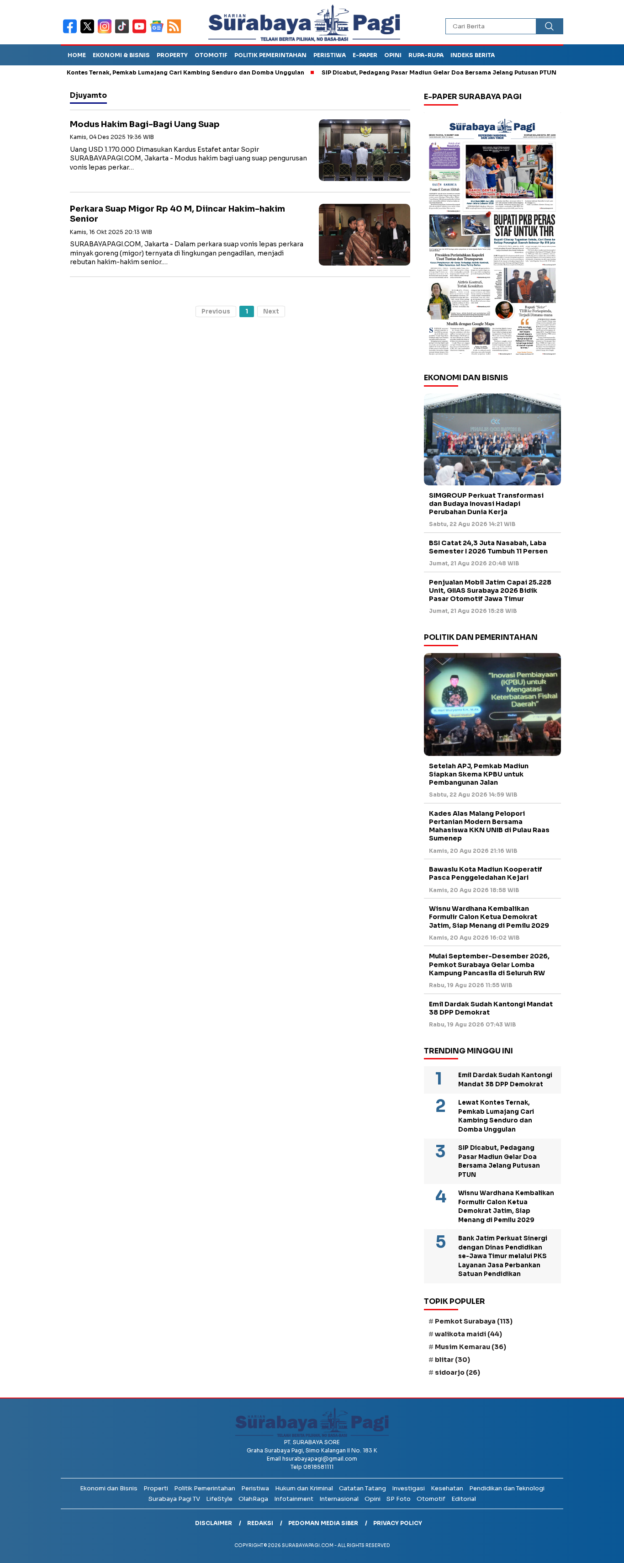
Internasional (339, 1499)
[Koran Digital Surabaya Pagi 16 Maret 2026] (492, 236)
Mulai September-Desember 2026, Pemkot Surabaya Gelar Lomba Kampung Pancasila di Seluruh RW (489, 964)
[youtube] (141, 32)
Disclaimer (213, 1523)
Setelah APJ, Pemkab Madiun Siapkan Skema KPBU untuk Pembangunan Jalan (479, 774)
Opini (393, 55)
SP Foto (398, 1499)
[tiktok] (123, 32)
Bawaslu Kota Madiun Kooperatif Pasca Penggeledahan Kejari (485, 873)
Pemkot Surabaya (474, 1321)
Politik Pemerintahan (270, 55)
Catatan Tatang (362, 1488)
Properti (155, 1488)
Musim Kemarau (470, 1347)
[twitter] (89, 32)
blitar (452, 1360)
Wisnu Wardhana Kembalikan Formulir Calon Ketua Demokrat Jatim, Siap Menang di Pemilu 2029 (489, 916)
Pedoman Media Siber (323, 1523)
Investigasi (408, 1488)
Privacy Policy (397, 1523)
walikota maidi (468, 1334)
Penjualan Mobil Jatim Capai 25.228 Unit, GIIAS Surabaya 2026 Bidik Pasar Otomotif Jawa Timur (490, 590)
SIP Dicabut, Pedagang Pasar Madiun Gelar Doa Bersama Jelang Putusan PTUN (408, 72)
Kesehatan (447, 1488)
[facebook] (71, 32)
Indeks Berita (472, 55)
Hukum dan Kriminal (304, 1488)
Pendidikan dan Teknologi (507, 1488)
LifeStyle (219, 1499)
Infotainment (293, 1499)
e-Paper (365, 55)
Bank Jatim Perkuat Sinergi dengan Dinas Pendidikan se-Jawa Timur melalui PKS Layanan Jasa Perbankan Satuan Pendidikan (502, 1256)
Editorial (463, 1499)
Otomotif (211, 55)
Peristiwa (329, 55)
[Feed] (175, 32)
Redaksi (260, 1523)
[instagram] (106, 32)
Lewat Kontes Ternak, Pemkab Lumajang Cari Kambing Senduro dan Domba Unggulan (144, 72)
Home (77, 55)
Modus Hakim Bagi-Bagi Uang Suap (145, 124)
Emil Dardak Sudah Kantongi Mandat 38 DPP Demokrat (491, 1008)
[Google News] (158, 32)
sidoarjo (457, 1372)
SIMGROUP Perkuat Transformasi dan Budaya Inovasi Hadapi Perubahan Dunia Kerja (486, 503)
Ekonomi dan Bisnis (108, 1488)
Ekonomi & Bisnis (121, 55)
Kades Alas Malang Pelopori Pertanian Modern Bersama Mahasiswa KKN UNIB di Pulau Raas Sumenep (489, 826)
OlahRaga (253, 1499)
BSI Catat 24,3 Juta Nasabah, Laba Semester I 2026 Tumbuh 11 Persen (488, 547)
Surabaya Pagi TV (174, 1499)
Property (172, 55)
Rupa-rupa (426, 55)
